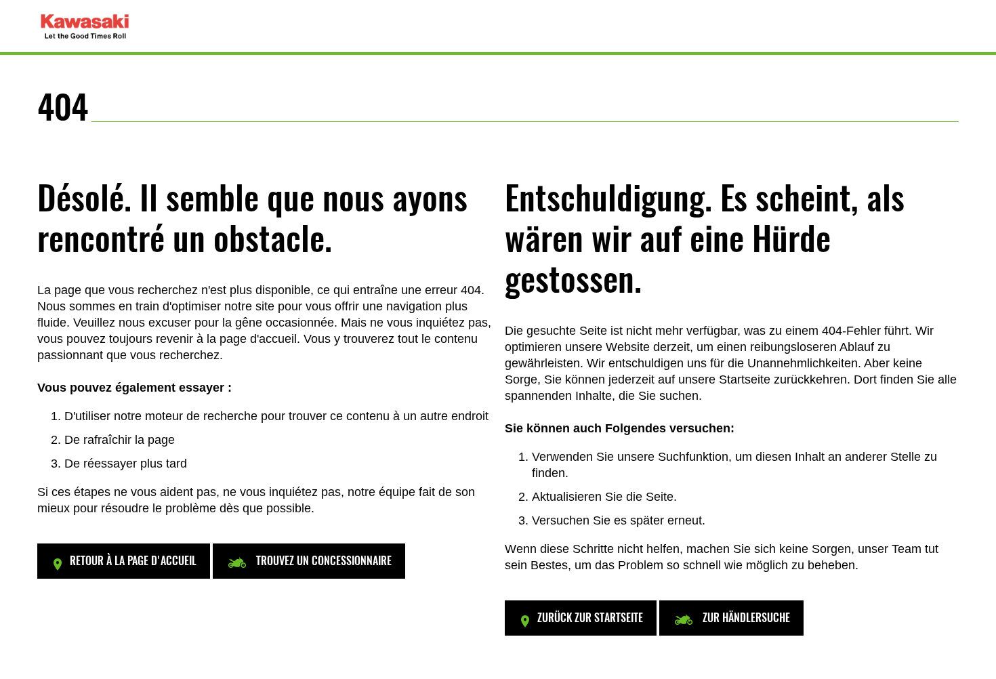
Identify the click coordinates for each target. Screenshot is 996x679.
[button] (123, 561)
